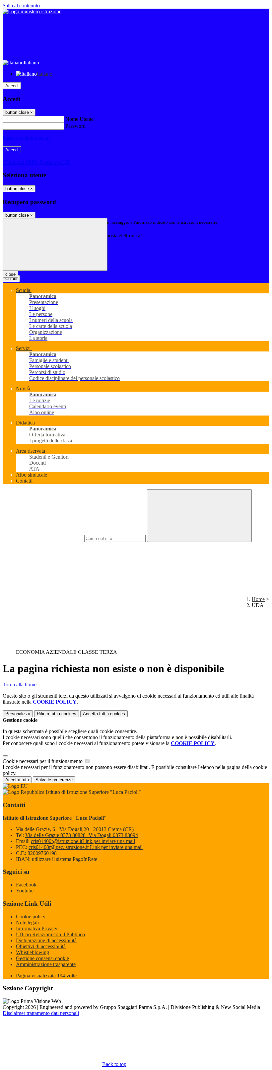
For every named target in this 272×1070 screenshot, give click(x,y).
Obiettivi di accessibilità (41, 946)
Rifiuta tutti (56, 713)
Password (75, 126)
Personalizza (17, 713)
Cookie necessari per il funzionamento (43, 761)
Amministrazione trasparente (46, 964)
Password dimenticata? (26, 138)
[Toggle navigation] (55, 244)
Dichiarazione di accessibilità (46, 940)
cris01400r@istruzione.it (83, 841)
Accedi (12, 85)
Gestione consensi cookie (42, 958)
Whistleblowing (32, 952)
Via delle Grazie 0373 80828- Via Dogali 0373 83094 (81, 835)
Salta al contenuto (21, 5)
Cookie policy (30, 916)
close (10, 274)
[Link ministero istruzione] (32, 11)
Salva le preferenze (54, 779)
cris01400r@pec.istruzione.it (86, 847)
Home (258, 599)
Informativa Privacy (36, 928)
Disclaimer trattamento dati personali (41, 1013)
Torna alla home (19, 684)
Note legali (27, 922)
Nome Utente (79, 119)
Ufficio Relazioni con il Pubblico (50, 934)
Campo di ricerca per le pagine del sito (43, 538)
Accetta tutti (104, 713)
